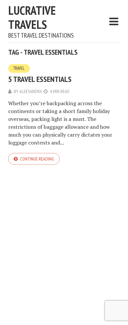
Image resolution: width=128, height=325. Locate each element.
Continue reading (37, 159)
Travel (19, 68)
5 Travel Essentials (40, 79)
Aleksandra (30, 91)
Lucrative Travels (32, 17)
